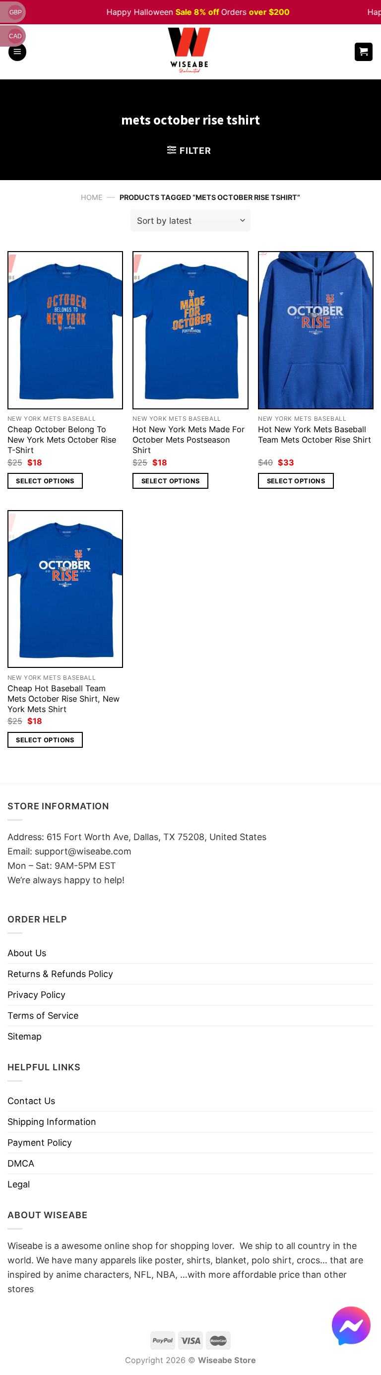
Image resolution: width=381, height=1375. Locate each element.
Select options (45, 481)
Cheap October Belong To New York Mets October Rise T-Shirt (61, 439)
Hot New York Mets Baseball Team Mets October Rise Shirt (314, 434)
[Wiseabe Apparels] (190, 51)
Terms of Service (42, 1015)
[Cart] (364, 52)
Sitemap (24, 1036)
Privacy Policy (36, 994)
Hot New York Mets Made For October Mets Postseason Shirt (188, 439)
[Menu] (17, 52)
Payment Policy (39, 1142)
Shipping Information (51, 1121)
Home (92, 197)
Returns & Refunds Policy (60, 974)
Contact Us (31, 1101)
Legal (18, 1184)
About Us (26, 953)
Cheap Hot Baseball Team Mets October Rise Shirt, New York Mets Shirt (63, 698)
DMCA (20, 1163)
